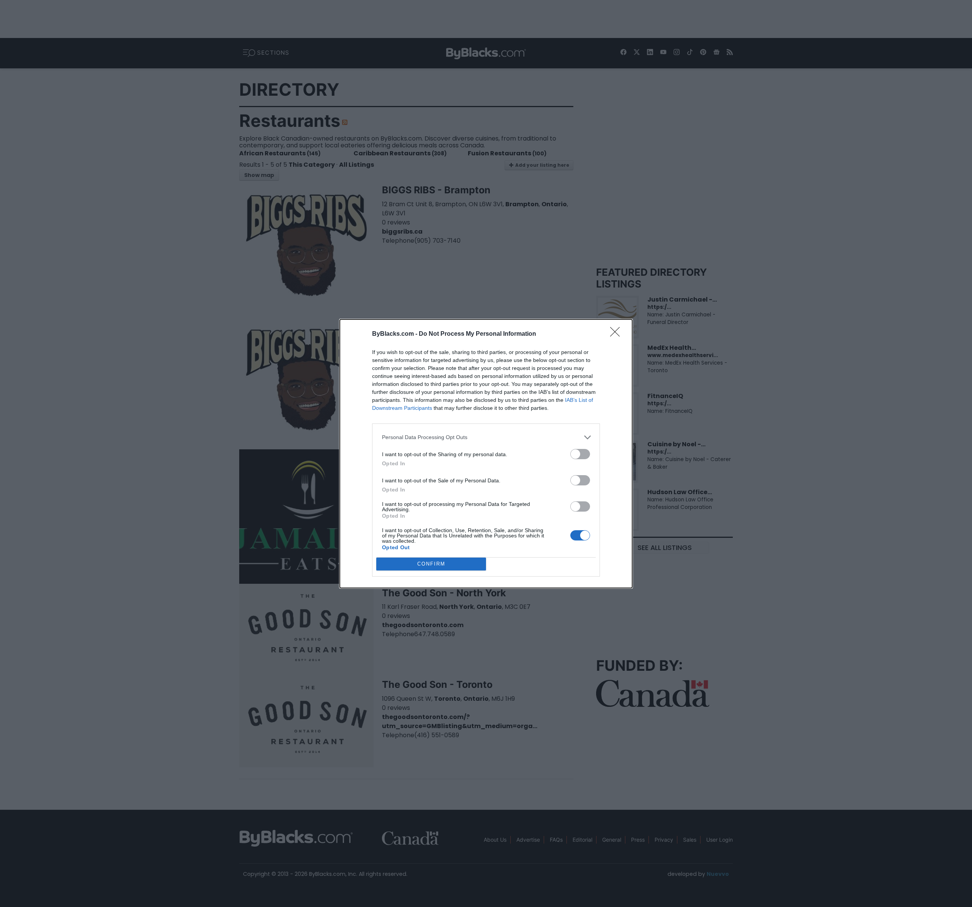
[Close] (617, 334)
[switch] (580, 454)
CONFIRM (431, 564)
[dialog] (486, 453)
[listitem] (486, 437)
